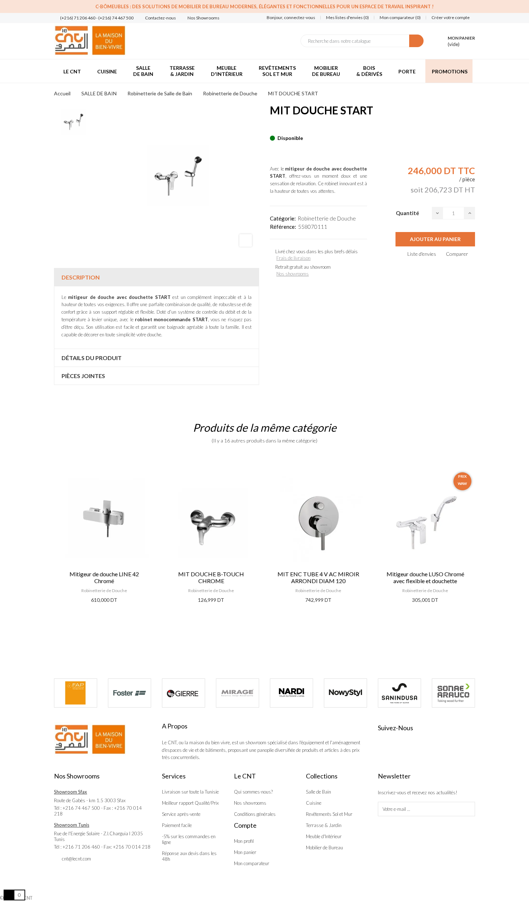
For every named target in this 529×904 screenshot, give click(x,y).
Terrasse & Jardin (324, 825)
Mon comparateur (251, 863)
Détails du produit (92, 357)
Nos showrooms (292, 274)
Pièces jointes (83, 375)
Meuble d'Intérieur (324, 836)
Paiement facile (177, 825)
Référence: (283, 226)
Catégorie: (283, 218)
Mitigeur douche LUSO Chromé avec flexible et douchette (425, 577)
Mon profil (244, 841)
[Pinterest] (284, 127)
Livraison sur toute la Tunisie (190, 792)
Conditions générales (255, 814)
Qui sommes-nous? (253, 792)
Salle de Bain (318, 792)
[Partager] (272, 127)
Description (81, 277)
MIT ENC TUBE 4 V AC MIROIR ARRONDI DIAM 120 (318, 577)
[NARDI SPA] (291, 693)
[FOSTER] (129, 693)
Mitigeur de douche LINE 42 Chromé (104, 577)
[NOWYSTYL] (345, 693)
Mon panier (245, 852)
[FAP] (75, 693)
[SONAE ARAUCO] (453, 693)
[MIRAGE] (237, 693)
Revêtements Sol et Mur (329, 814)
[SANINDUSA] (399, 693)
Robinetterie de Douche (327, 218)
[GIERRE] (183, 693)
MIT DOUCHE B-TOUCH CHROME (211, 577)
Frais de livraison (293, 258)
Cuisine (313, 803)
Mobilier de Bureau (324, 847)
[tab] (156, 277)
